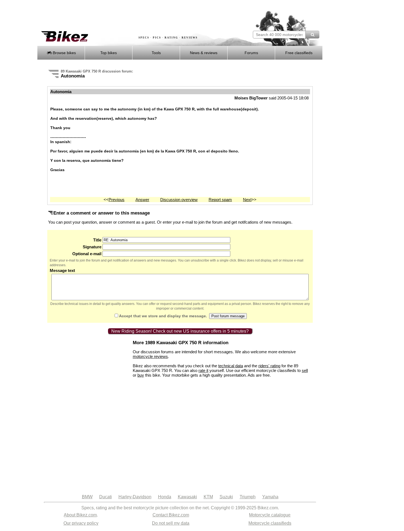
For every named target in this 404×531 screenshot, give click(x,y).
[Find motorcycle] (312, 34)
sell (305, 370)
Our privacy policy (80, 523)
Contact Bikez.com (171, 515)
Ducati (105, 496)
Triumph (248, 496)
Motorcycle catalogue (269, 515)
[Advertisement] (137, 15)
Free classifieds (298, 53)
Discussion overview (179, 199)
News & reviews (203, 53)
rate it (203, 370)
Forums (251, 53)
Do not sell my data (170, 523)
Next (247, 199)
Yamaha (270, 496)
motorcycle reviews (150, 356)
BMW (87, 496)
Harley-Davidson (134, 496)
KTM (208, 496)
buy (140, 375)
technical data (230, 365)
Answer (142, 199)
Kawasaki (187, 496)
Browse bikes (64, 53)
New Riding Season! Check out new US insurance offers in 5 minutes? (180, 331)
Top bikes (108, 53)
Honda (164, 496)
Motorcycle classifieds (269, 523)
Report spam (220, 199)
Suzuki (226, 496)
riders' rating (269, 365)
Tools (156, 53)
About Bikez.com (80, 515)
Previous (116, 199)
